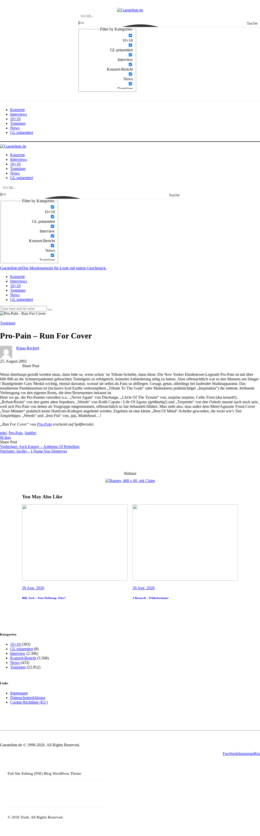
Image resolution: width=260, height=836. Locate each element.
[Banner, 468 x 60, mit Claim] (130, 480)
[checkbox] (107, 38)
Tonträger (7, 323)
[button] (5, 437)
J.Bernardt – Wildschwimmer (151, 597)
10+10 (15, 644)
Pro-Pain (44, 424)
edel (3, 433)
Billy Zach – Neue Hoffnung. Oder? (44, 597)
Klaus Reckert (27, 348)
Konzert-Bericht (23, 658)
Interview (17, 653)
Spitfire (30, 433)
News (15, 662)
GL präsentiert (21, 649)
